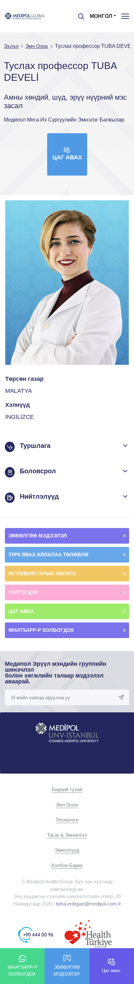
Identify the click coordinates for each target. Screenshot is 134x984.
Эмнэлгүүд (67, 850)
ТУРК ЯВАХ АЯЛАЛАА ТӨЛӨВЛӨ (49, 554)
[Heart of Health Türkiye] (88, 934)
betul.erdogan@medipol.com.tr (88, 903)
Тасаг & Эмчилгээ (67, 835)
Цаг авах (67, 157)
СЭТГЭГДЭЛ (23, 592)
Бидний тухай (67, 789)
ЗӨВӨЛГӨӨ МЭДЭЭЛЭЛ (38, 535)
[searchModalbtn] (78, 14)
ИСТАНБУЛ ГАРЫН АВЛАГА (42, 573)
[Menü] (125, 16)
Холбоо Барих (67, 865)
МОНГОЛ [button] (101, 16)
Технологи (67, 819)
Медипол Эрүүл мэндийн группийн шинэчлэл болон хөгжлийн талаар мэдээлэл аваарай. (55, 672)
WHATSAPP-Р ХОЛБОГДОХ (41, 630)
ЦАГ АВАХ (21, 611)
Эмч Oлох (67, 804)
